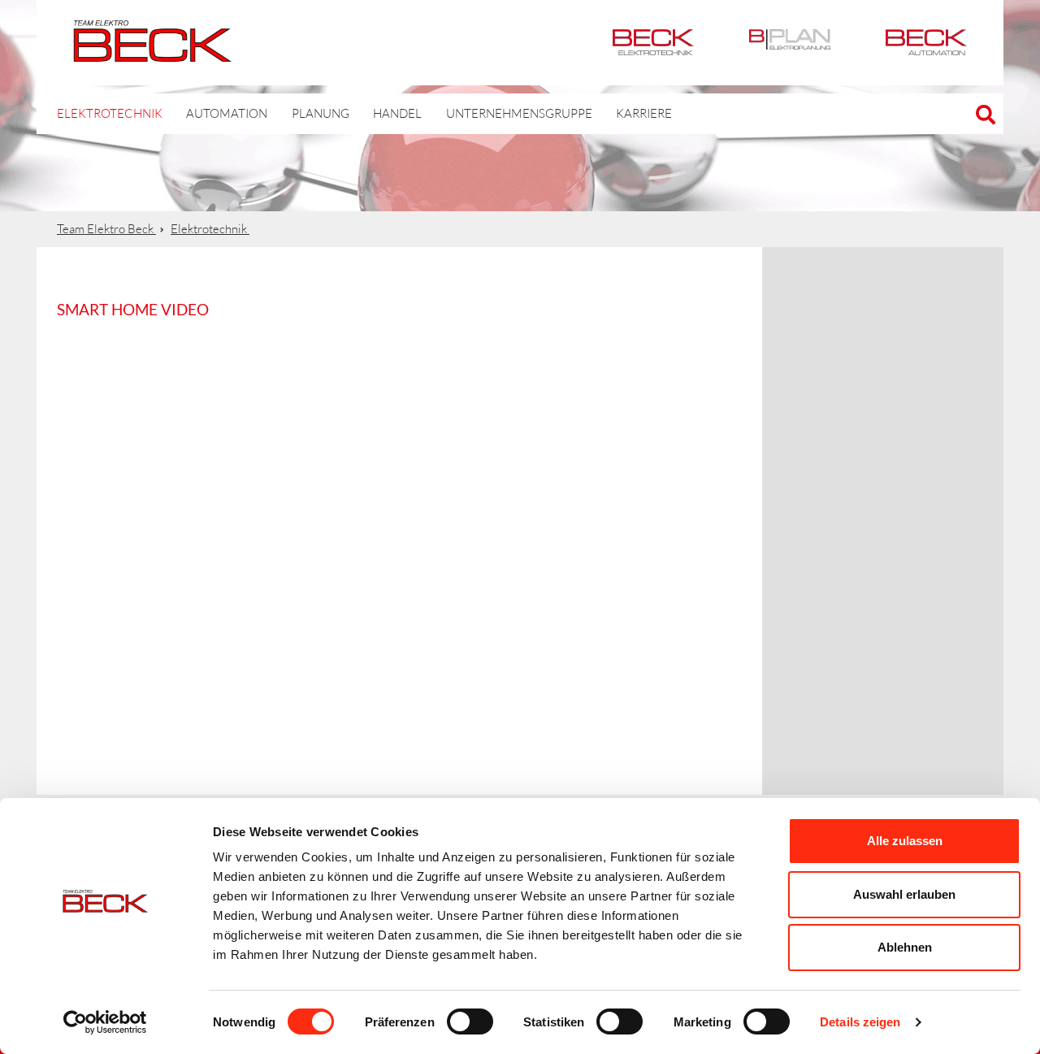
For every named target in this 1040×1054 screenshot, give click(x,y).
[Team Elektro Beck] (152, 52)
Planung (320, 113)
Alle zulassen (904, 841)
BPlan (789, 42)
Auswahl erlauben (904, 894)
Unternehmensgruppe (519, 113)
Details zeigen (860, 1022)
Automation (926, 42)
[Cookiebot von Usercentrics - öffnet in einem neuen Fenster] (105, 1022)
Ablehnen (905, 947)
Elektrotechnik (653, 42)
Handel (397, 113)
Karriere (644, 113)
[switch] (470, 1021)
